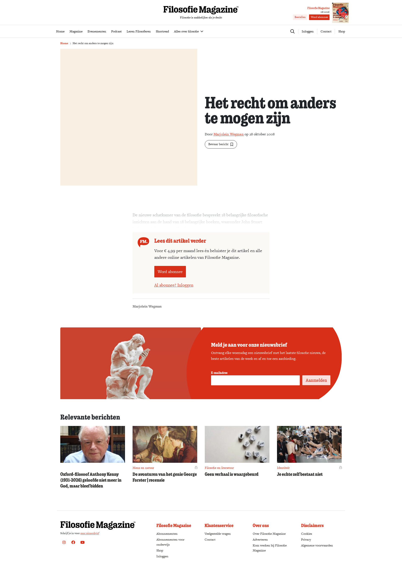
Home (64, 43)
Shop (341, 31)
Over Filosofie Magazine (269, 533)
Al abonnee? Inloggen (173, 285)
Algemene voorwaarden (317, 545)
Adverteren (260, 539)
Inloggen (162, 556)
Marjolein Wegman (229, 134)
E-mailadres (219, 373)
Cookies (306, 533)
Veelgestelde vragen (218, 533)
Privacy (306, 539)
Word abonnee (319, 17)
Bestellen (300, 17)
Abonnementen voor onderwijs (170, 542)
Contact (326, 31)
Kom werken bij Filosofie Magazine (270, 548)
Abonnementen (167, 533)
